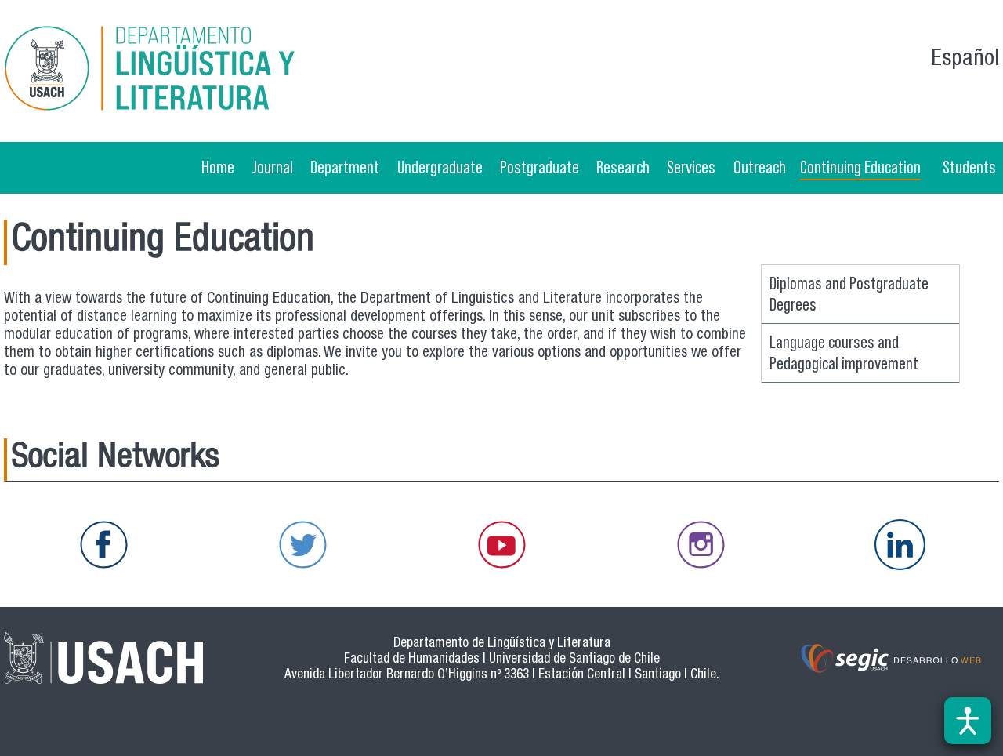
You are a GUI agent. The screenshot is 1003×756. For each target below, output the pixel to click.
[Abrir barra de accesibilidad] (967, 720)
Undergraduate (440, 167)
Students (969, 167)
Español (965, 60)
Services (691, 167)
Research (623, 167)
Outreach (759, 167)
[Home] (164, 71)
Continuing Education (860, 167)
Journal (272, 167)
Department (344, 167)
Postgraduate (539, 167)
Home (217, 167)
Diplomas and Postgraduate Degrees (849, 293)
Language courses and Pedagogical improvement (843, 352)
